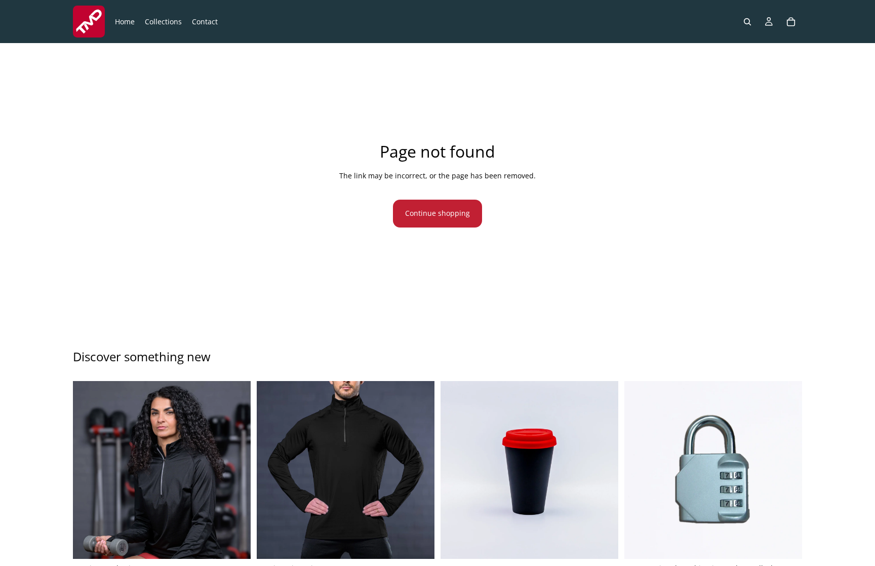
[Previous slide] (88, 470)
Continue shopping (437, 213)
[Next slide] (235, 470)
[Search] (747, 22)
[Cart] (791, 22)
